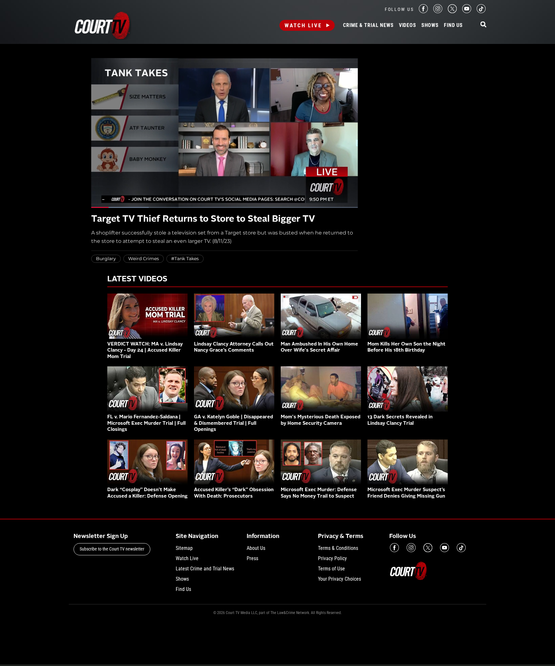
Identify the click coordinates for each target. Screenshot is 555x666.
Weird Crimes (143, 258)
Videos (407, 25)
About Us (256, 548)
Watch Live (303, 25)
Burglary (106, 258)
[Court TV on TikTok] (481, 11)
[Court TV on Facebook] (423, 11)
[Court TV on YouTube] (466, 11)
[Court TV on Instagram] (437, 11)
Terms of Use (331, 569)
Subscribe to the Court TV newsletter (112, 548)
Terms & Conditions (338, 548)
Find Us (453, 25)
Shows (430, 25)
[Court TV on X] (452, 11)
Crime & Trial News (368, 25)
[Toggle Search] (483, 24)
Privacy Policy (332, 558)
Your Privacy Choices (339, 579)
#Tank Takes (185, 258)
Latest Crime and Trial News (205, 569)
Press (252, 558)
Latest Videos (137, 279)
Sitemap (184, 548)
